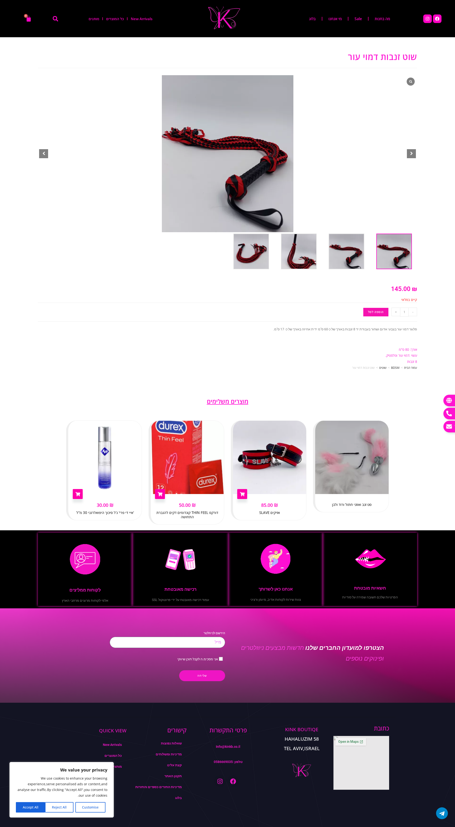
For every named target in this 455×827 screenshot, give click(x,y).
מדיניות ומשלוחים (169, 754)
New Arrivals (141, 18)
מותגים (94, 18)
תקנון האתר (173, 776)
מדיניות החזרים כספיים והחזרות (158, 787)
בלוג (312, 18)
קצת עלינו (174, 765)
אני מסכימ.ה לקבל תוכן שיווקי (197, 659)
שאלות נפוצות (171, 743)
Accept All (30, 807)
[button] (55, 19)
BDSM (395, 367)
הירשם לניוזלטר (214, 633)
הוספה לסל (376, 312)
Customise (90, 807)
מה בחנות (382, 18)
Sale (358, 18)
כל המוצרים (115, 18)
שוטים (383, 367)
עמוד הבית (410, 367)
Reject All (59, 807)
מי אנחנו (335, 18)
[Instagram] (427, 18)
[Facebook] (437, 18)
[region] (61, 790)
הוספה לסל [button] (78, 494)
